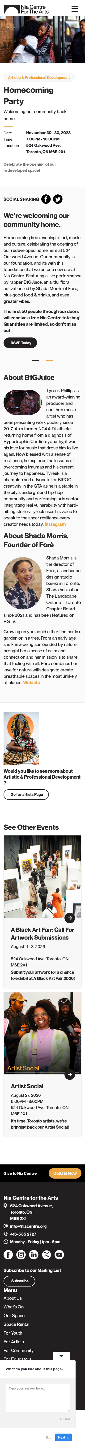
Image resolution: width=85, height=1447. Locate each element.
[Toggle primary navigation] (74, 8)
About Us (13, 1298)
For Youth (13, 1333)
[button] (65, 1173)
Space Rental (16, 1324)
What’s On (14, 1306)
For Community (19, 1350)
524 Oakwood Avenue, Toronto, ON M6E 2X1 (31, 1212)
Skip (48, 1437)
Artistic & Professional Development (39, 77)
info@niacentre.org (28, 1226)
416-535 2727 (23, 1234)
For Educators (17, 1359)
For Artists (14, 1341)
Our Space (14, 1315)
